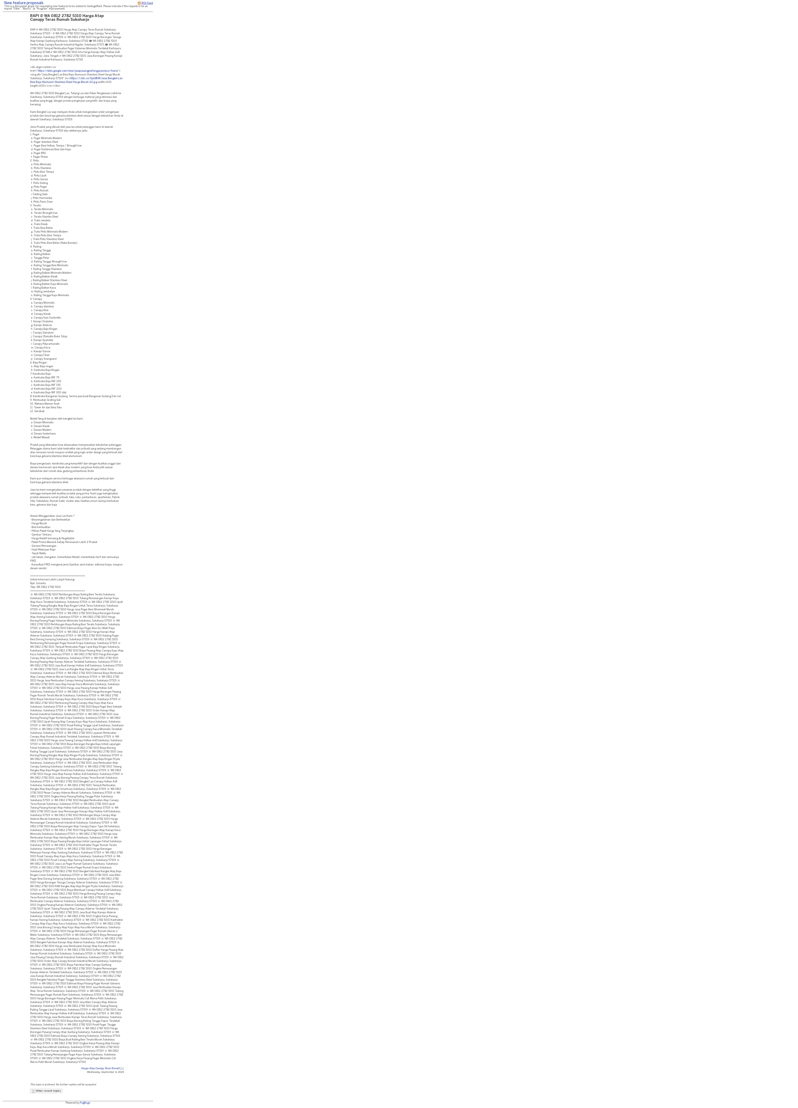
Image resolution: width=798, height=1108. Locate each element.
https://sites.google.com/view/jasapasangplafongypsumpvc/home (78, 71)
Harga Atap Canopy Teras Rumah (100, 1068)
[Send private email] (122, 1068)
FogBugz (85, 1103)
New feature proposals (23, 3)
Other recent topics (48, 1091)
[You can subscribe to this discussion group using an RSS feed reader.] (139, 3)
